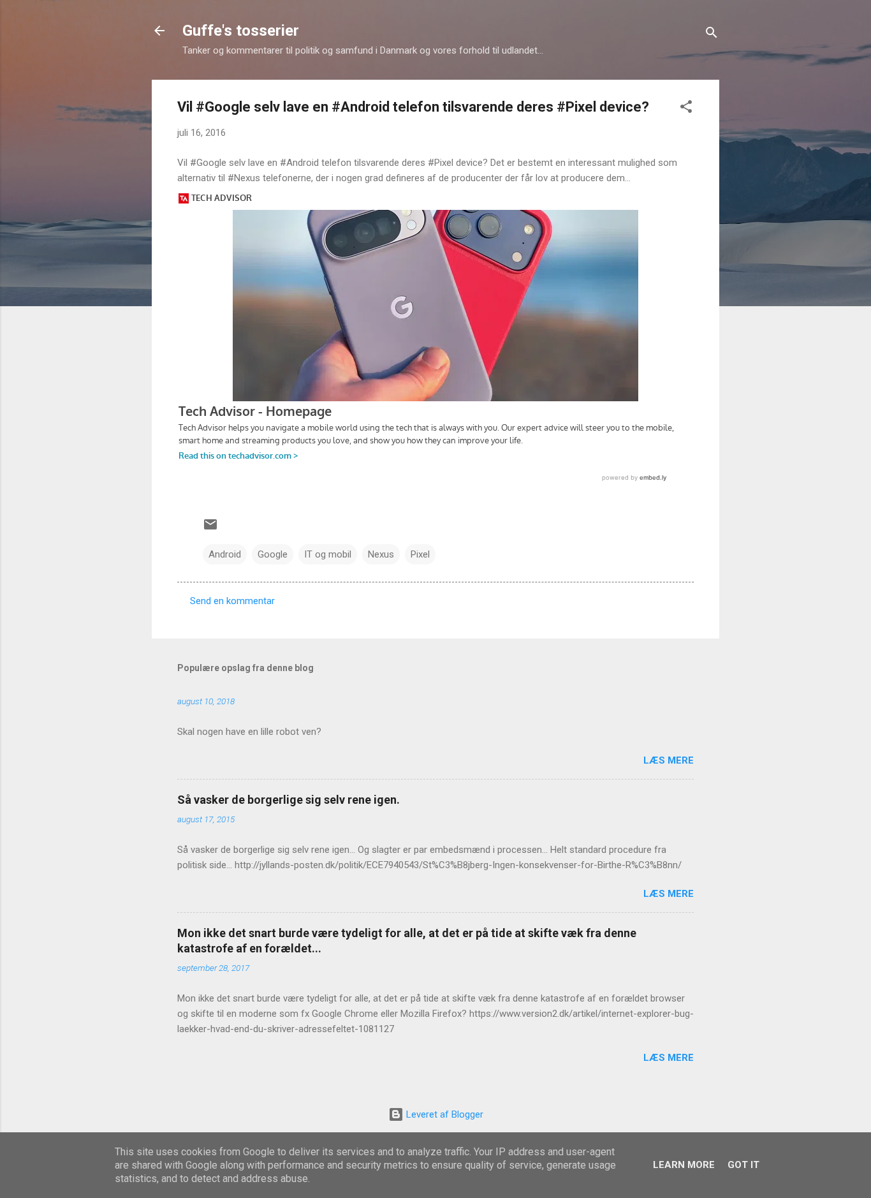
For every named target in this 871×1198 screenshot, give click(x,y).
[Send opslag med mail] (210, 529)
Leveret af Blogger (443, 1114)
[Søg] (711, 34)
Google (273, 554)
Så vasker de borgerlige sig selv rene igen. (288, 799)
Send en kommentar (232, 601)
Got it (743, 1165)
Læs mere (668, 760)
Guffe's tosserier (240, 31)
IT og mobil (327, 554)
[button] (686, 109)
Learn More (684, 1165)
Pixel (420, 554)
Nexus (381, 554)
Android (225, 554)
